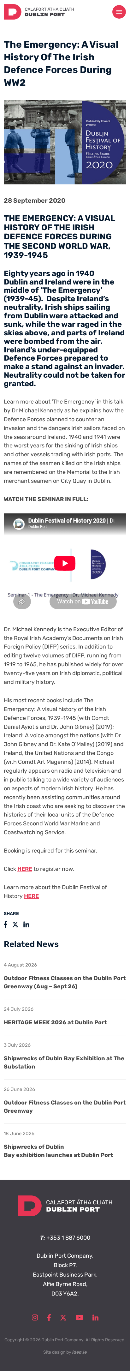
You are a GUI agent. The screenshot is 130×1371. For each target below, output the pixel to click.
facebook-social (49, 1317)
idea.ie (79, 1352)
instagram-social (35, 1317)
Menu (119, 12)
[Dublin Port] (39, 17)
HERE (24, 868)
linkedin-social (95, 1317)
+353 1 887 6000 (68, 1237)
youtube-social (79, 1317)
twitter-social (63, 1317)
